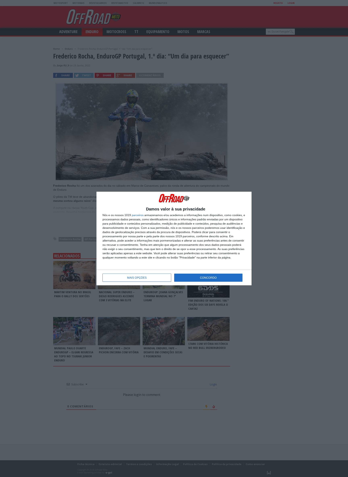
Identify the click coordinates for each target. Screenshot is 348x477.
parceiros (138, 215)
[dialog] (174, 238)
